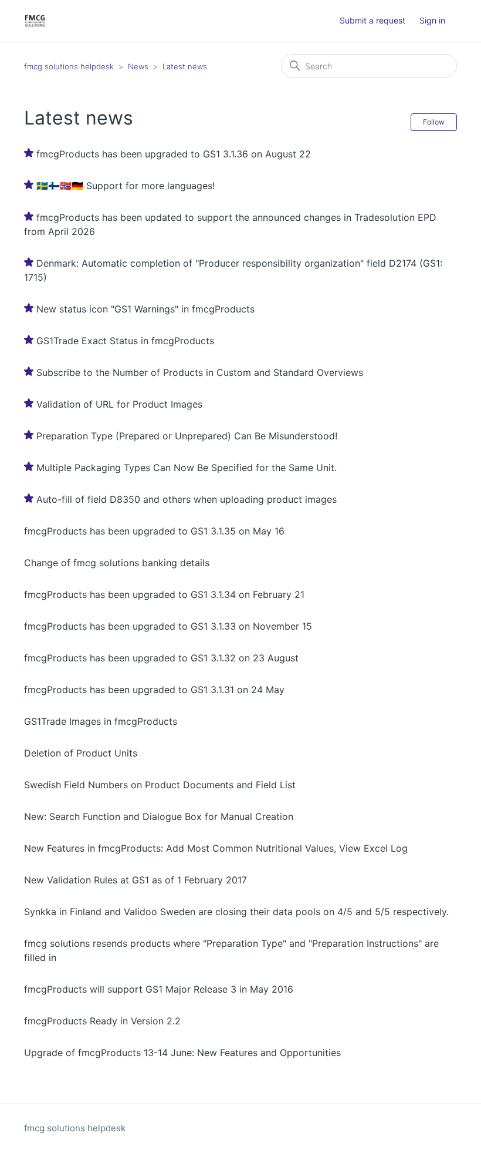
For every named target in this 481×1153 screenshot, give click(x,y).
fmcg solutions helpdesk (69, 66)
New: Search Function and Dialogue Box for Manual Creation (158, 816)
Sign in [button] (432, 20)
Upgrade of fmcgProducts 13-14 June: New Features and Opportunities (182, 1052)
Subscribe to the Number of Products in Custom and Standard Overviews (199, 372)
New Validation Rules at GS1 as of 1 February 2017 (135, 880)
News (138, 66)
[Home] (35, 21)
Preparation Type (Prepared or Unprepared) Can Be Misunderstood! (186, 436)
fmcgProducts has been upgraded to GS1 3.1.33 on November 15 (168, 626)
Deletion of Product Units (80, 753)
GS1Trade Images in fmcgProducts (100, 721)
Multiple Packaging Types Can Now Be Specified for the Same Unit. (186, 467)
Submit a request (372, 20)
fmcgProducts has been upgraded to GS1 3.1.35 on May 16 (154, 531)
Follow (434, 121)
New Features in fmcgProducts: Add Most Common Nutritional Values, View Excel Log (216, 848)
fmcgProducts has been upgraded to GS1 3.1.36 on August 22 (173, 154)
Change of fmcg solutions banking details (116, 563)
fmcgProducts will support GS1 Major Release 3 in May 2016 (158, 989)
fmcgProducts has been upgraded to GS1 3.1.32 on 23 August (161, 658)
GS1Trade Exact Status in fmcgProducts (125, 341)
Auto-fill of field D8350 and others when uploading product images (186, 499)
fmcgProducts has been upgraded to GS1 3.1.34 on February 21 (164, 594)
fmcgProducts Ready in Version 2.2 (102, 1021)
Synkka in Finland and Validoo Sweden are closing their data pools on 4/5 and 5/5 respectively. (236, 911)
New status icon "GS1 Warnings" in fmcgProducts (145, 309)
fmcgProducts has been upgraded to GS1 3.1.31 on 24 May (154, 689)
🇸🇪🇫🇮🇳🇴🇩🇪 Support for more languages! (125, 185)
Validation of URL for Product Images (119, 404)
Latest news (184, 66)
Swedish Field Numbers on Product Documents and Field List (160, 785)
